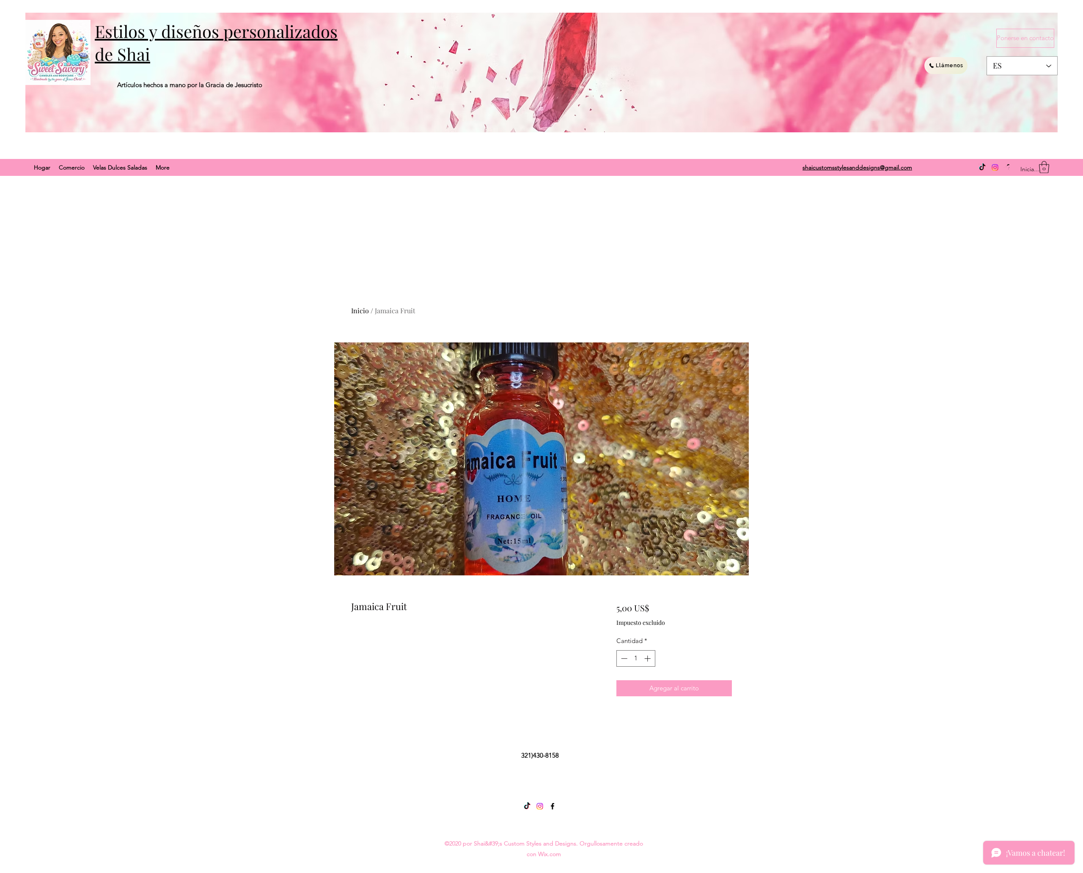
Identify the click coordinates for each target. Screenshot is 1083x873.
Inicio (360, 310)
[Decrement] (623, 658)
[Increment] (648, 658)
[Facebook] (552, 806)
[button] (1044, 167)
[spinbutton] (636, 658)
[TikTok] (982, 167)
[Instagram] (995, 167)
